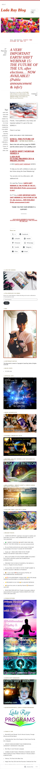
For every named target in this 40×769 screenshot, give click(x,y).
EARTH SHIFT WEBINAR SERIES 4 (22, 152)
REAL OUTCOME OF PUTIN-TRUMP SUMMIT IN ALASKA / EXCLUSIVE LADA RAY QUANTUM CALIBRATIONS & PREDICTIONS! (19, 558)
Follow (6, 303)
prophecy (5, 144)
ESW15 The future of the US (5, 121)
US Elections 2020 (5, 148)
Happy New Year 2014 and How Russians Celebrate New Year (20, 761)
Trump (4, 146)
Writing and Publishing (16, 98)
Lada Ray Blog (13, 10)
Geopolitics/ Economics (20, 94)
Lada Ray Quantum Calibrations (5, 140)
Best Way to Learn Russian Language (14, 748)
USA (7, 150)
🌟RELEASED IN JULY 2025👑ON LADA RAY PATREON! (19, 582)
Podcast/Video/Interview (22, 95)
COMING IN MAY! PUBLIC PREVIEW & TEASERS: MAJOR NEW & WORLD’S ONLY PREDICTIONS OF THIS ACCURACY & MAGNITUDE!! (19, 753)
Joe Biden (5, 131)
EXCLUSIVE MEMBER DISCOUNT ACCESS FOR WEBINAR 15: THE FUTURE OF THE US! (23, 220)
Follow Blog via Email (12, 293)
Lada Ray (18, 92)
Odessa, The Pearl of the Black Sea (14, 758)
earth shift (5, 112)
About (4, 4)
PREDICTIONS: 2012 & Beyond (19, 96)
